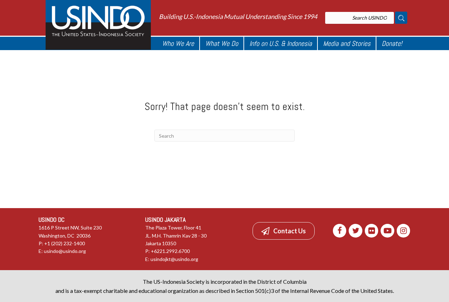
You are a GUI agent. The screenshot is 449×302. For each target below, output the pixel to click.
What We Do (221, 43)
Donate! (392, 43)
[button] (284, 231)
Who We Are (178, 43)
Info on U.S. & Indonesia (280, 43)
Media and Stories (346, 43)
